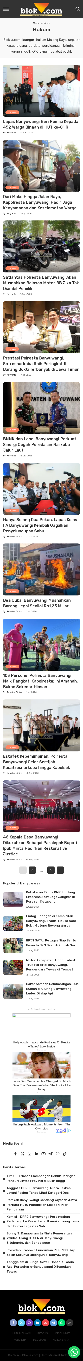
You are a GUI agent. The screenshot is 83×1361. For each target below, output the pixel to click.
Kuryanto (11, 132)
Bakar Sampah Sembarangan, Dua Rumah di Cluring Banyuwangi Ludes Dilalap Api (52, 988)
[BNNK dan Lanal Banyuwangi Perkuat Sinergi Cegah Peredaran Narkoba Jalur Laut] (41, 408)
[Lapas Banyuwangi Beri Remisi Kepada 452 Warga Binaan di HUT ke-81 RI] (41, 91)
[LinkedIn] (36, 1154)
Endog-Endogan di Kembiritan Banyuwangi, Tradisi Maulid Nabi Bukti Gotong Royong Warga (51, 920)
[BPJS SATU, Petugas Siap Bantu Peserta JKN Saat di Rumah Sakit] (13, 945)
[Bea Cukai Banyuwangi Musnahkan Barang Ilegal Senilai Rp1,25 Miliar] (41, 569)
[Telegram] (51, 1154)
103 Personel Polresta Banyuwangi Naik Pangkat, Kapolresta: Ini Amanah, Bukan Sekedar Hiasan (40, 681)
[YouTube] (44, 1154)
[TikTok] (65, 1154)
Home (36, 23)
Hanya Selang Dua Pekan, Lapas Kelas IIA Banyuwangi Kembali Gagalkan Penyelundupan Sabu (40, 525)
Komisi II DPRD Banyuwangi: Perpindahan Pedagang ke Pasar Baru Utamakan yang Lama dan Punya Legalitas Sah (43, 1221)
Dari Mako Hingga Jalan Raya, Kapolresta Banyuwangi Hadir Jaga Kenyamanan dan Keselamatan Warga (40, 202)
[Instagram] (30, 1154)
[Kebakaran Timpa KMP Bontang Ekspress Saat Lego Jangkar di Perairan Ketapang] (13, 899)
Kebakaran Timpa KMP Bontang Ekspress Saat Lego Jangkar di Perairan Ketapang (50, 897)
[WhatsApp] (58, 1154)
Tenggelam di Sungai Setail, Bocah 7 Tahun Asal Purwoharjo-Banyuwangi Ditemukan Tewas (40, 1266)
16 (51, 870)
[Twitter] (23, 1154)
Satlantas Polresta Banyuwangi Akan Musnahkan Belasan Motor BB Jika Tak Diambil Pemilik (41, 283)
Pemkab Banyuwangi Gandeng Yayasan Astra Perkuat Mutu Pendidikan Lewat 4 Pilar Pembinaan (42, 1204)
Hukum (12, 112)
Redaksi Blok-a (15, 536)
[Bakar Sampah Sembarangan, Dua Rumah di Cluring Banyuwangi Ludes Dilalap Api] (13, 991)
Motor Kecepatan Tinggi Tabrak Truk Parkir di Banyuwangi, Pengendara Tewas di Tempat (51, 964)
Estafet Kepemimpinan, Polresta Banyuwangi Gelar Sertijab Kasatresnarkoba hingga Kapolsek (36, 762)
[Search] (77, 9)
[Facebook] (15, 1154)
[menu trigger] (7, 9)
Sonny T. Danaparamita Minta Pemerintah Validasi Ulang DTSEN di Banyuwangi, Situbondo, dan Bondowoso (39, 1238)
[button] (74, 1352)
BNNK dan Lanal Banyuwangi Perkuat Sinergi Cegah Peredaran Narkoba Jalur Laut (39, 444)
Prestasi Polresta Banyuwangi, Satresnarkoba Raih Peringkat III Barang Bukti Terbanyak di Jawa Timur (41, 364)
